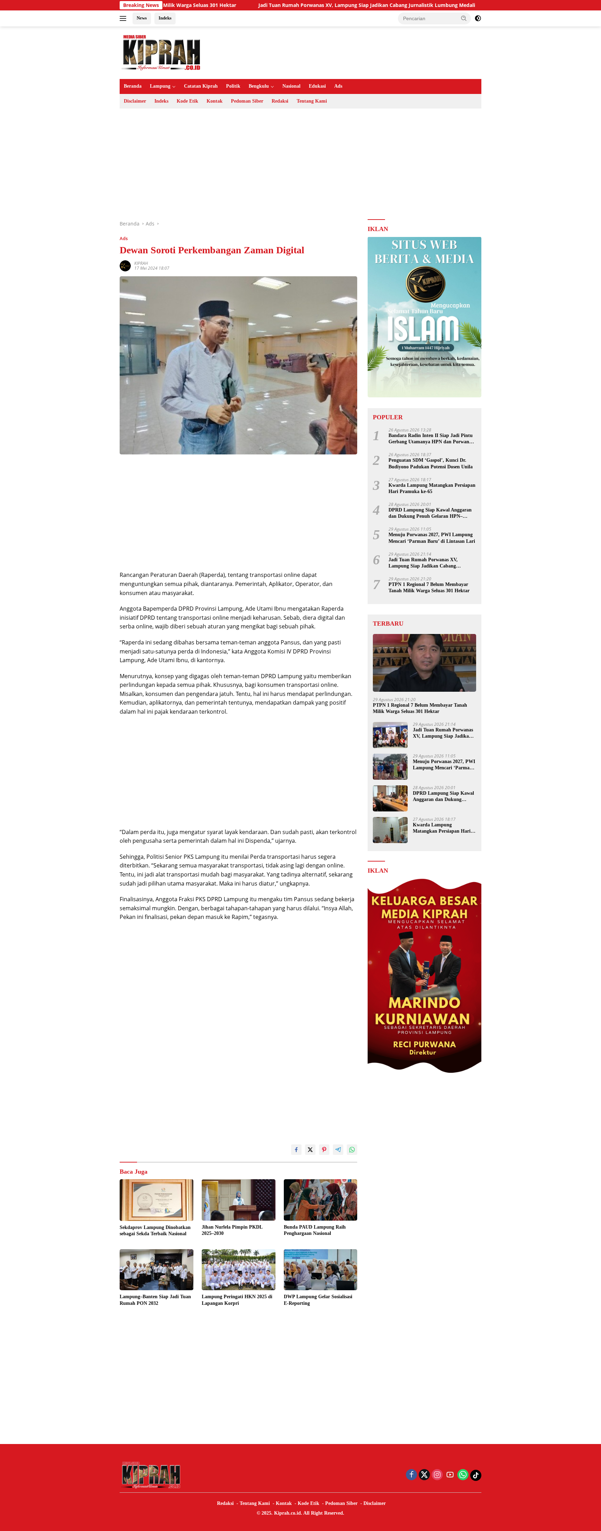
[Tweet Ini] (310, 1149)
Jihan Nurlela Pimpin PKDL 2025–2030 (232, 1230)
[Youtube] (450, 1475)
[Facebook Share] (296, 1149)
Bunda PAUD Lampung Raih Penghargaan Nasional (315, 1230)
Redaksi (280, 101)
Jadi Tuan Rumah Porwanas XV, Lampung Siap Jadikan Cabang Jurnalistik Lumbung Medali (306, 5)
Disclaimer (135, 101)
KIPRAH (141, 263)
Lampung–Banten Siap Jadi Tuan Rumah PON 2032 (155, 1300)
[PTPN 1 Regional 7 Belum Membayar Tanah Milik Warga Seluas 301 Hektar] (424, 663)
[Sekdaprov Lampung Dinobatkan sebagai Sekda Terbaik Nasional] (156, 1200)
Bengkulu (259, 86)
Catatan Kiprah (201, 86)
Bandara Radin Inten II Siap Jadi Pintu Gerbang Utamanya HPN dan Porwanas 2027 (430, 439)
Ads (338, 86)
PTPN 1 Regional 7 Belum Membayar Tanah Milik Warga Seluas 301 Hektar (429, 587)
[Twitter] (424, 1475)
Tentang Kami (312, 101)
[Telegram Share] (338, 1149)
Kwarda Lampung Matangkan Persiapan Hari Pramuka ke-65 (431, 488)
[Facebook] (411, 1475)
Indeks (165, 18)
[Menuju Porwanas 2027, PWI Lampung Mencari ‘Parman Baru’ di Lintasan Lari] (390, 767)
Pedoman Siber (247, 101)
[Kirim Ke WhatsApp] (352, 1149)
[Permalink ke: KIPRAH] (125, 265)
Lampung (160, 86)
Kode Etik (187, 101)
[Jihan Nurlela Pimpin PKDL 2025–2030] (238, 1200)
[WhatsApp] (462, 1475)
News (142, 18)
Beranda (133, 86)
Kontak (215, 101)
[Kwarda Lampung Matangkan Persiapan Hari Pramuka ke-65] (390, 830)
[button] (464, 18)
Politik (233, 86)
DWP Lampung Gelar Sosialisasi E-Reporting (318, 1300)
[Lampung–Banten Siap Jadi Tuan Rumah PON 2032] (156, 1270)
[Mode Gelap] (477, 18)
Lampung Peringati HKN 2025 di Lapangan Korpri (237, 1300)
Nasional (291, 86)
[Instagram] (437, 1475)
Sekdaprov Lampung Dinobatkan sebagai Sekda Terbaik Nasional (155, 1230)
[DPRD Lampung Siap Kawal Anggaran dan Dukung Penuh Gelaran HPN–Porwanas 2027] (390, 798)
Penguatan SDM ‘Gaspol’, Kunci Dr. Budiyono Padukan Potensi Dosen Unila (430, 463)
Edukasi (317, 86)
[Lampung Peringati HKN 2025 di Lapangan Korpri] (238, 1270)
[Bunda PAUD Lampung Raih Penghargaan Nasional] (321, 1200)
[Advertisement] (300, 164)
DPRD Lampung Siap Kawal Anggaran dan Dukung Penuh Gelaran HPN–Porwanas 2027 (430, 513)
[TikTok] (475, 1475)
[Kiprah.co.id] (161, 52)
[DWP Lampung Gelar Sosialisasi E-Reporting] (321, 1270)
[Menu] (124, 18)
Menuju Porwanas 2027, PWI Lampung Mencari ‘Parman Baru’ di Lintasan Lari (431, 538)
